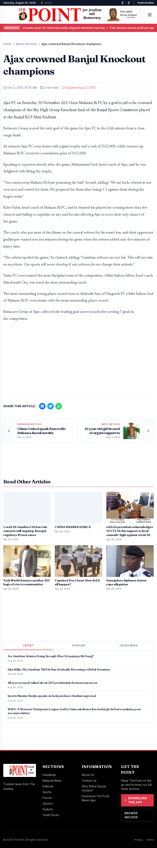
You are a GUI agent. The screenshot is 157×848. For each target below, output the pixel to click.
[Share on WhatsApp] (58, 406)
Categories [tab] (129, 645)
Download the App (137, 800)
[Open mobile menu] (150, 15)
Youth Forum (51, 815)
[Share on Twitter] (50, 406)
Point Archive (146, 2)
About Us (88, 775)
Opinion (48, 803)
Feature (48, 809)
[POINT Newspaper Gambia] (122, 2)
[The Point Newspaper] (128, 2)
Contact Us (89, 780)
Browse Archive (131, 815)
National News (52, 780)
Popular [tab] (78, 645)
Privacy (138, 839)
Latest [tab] (28, 645)
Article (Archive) (26, 44)
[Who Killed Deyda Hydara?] (124, 14)
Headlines (49, 775)
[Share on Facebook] (42, 406)
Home (7, 44)
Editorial (48, 786)
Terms (150, 839)
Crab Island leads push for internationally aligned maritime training (50, 27)
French (47, 797)
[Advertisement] (78, 361)
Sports (47, 792)
